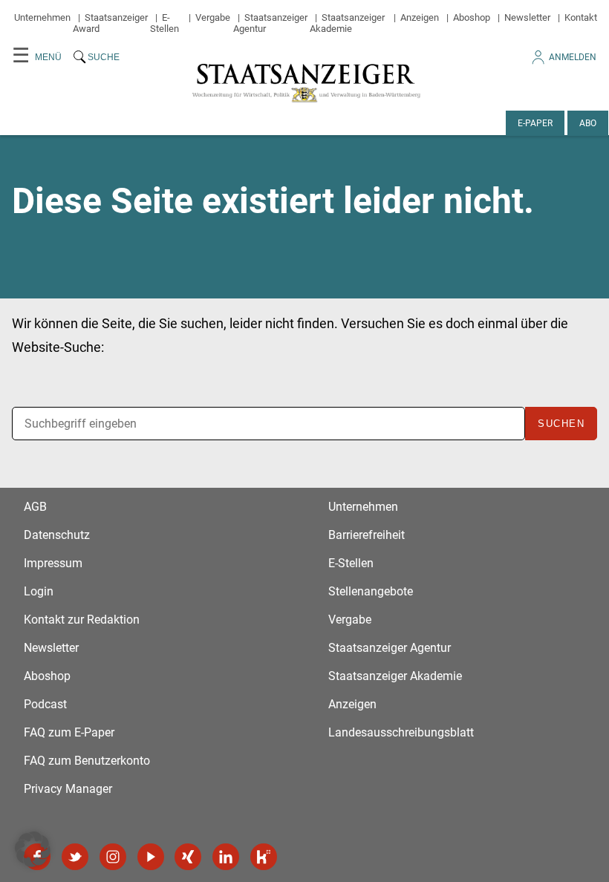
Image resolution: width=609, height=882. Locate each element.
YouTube (151, 857)
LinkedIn (226, 857)
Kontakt (580, 17)
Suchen (561, 423)
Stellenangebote (370, 591)
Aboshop (471, 17)
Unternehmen (42, 17)
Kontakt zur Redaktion (82, 619)
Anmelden (572, 57)
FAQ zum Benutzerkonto (87, 761)
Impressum (53, 563)
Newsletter (527, 17)
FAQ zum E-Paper (69, 732)
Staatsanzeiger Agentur (389, 648)
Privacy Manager (68, 789)
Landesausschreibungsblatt (401, 732)
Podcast (45, 704)
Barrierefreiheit (366, 535)
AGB (35, 507)
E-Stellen (164, 23)
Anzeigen (419, 17)
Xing (188, 857)
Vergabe (212, 17)
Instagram (113, 857)
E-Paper (535, 123)
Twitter (75, 857)
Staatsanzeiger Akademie (347, 23)
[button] (32, 849)
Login (38, 591)
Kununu (264, 857)
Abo (587, 123)
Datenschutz (57, 535)
